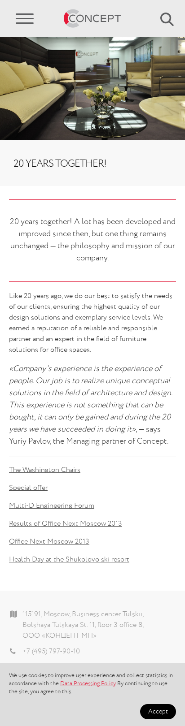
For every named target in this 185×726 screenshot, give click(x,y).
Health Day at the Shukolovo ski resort (69, 559)
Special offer (28, 488)
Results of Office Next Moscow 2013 (65, 523)
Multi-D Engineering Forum (51, 506)
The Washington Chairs (44, 470)
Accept (158, 712)
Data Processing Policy (87, 684)
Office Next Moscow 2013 (49, 541)
